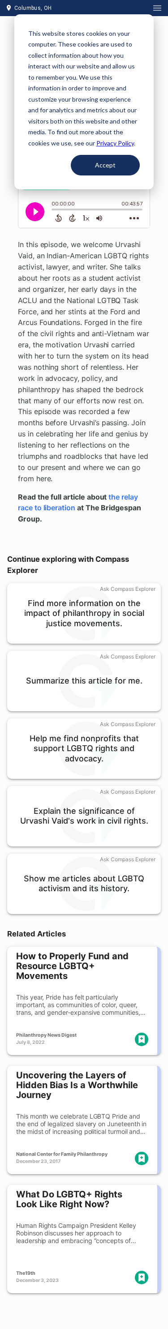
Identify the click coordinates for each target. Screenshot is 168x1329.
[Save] (141, 1039)
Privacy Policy (115, 143)
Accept (105, 165)
